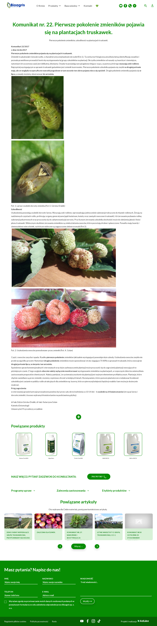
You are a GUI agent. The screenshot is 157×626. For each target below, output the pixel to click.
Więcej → (78, 546)
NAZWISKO (47, 578)
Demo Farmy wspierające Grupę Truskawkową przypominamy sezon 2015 (18, 535)
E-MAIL (45, 591)
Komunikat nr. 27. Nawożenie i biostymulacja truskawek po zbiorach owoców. (77, 537)
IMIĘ (6, 578)
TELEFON (8, 591)
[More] (78, 417)
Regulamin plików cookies (15, 621)
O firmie (40, 5)
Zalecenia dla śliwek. (46, 532)
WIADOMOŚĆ (86, 578)
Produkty (53, 5)
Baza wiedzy (70, 5)
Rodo (54, 621)
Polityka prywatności (39, 621)
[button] (33, 491)
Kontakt (88, 5)
